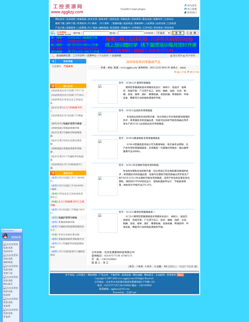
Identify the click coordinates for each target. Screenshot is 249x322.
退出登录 (177, 55)
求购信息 (125, 19)
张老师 (6, 305)
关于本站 (70, 274)
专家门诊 (8, 273)
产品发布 (104, 55)
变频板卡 (125, 27)
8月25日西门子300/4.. (74, 95)
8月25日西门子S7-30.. (74, 90)
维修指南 (81, 19)
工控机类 (171, 23)
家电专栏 (103, 19)
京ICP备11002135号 (140, 289)
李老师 (6, 316)
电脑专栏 (158, 19)
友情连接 (126, 274)
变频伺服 (117, 23)
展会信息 (147, 19)
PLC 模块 (92, 27)
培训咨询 (8, 251)
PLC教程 (92, 23)
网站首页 (60, 19)
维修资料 (139, 23)
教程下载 (60, 23)
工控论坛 (169, 19)
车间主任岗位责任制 (68, 234)
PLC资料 (104, 23)
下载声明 (115, 274)
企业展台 (56, 66)
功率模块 (136, 27)
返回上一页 (176, 266)
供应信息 (114, 19)
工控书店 (147, 27)
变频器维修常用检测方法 (71, 239)
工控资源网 (78, 55)
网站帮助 (92, 274)
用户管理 (190, 55)
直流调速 (114, 27)
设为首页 (192, 5)
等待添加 (158, 27)
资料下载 (70, 23)
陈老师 (6, 295)
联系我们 (192, 12)
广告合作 (103, 274)
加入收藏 (192, 9)
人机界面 (149, 23)
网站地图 (137, 274)
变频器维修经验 (71, 128)
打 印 (186, 266)
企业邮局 (160, 274)
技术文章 (92, 19)
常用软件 (81, 23)
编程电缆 (103, 27)
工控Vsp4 (131, 292)
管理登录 (171, 274)
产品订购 (60, 27)
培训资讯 (136, 19)
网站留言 (8, 284)
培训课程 (70, 19)
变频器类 (70, 27)
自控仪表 (160, 23)
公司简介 (81, 274)
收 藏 (193, 266)
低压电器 (128, 23)
